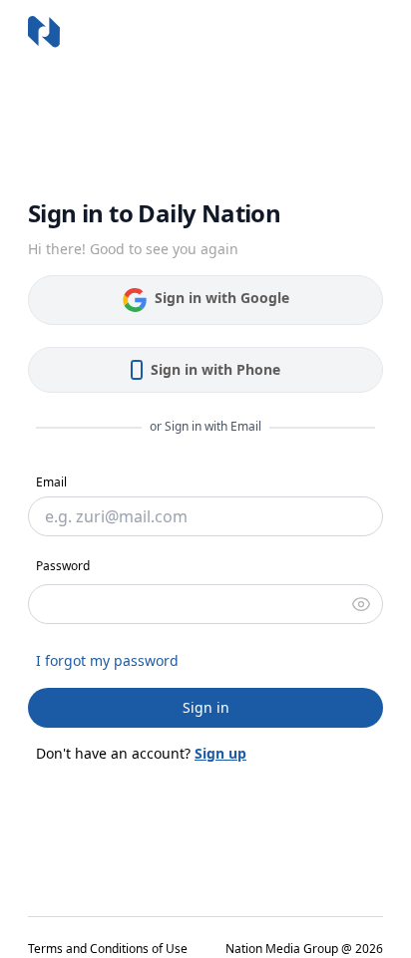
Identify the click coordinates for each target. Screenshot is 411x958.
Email (51, 482)
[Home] (44, 32)
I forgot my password (107, 660)
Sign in (206, 707)
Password (63, 565)
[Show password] (361, 604)
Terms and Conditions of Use (108, 949)
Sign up (220, 753)
